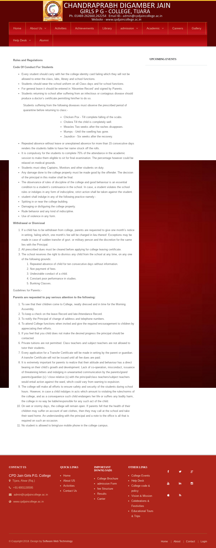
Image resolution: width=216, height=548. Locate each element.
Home (17, 28)
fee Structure (105, 488)
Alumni (44, 40)
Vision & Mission (141, 495)
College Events (140, 475)
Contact (190, 541)
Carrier (101, 498)
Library (107, 28)
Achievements (84, 28)
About (177, 541)
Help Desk (20, 40)
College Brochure (107, 478)
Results (102, 493)
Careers (177, 28)
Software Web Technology (58, 541)
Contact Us (70, 490)
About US (69, 480)
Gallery (196, 28)
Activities (60, 28)
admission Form (107, 483)
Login (204, 541)
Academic (153, 28)
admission (127, 28)
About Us (36, 28)
